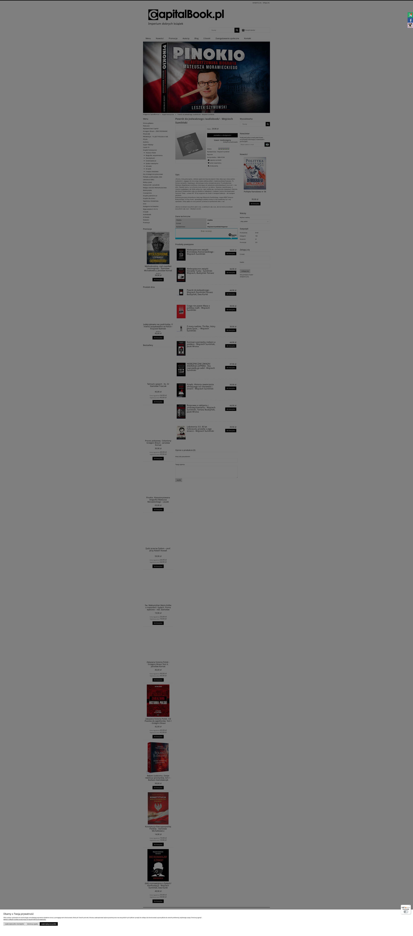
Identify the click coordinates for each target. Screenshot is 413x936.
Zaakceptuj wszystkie (48, 924)
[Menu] (409, 906)
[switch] (406, 911)
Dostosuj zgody (32, 924)
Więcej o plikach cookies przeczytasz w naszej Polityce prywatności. (24, 919)
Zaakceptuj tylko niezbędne (14, 924)
